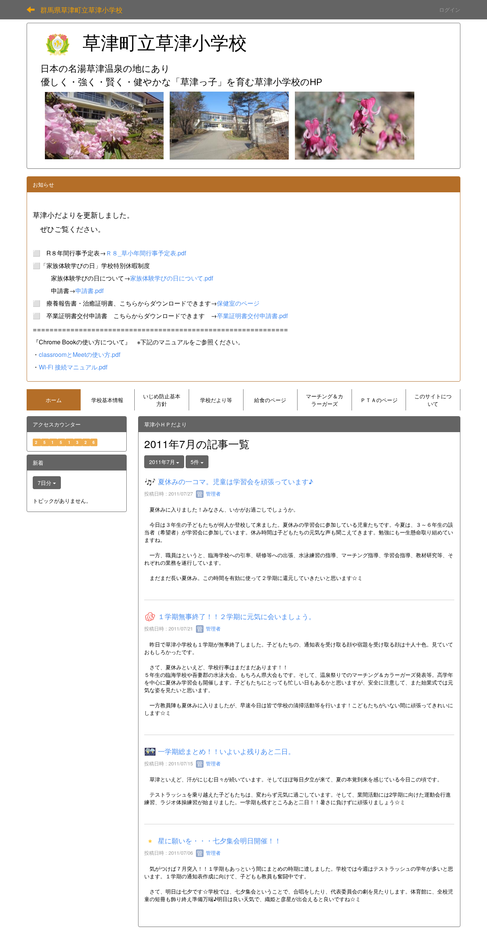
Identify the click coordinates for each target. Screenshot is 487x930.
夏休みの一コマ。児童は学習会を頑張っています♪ (235, 481)
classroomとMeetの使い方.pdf (79, 354)
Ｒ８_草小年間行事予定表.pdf (146, 253)
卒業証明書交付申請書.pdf (252, 315)
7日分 (45, 482)
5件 (196, 462)
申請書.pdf (89, 290)
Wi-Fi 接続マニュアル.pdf (73, 367)
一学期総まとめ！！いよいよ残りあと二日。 (226, 751)
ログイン (449, 9)
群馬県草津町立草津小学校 (81, 9)
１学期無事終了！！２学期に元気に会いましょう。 (236, 616)
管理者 (212, 493)
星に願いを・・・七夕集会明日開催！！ (219, 841)
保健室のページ (238, 303)
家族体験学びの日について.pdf (171, 278)
